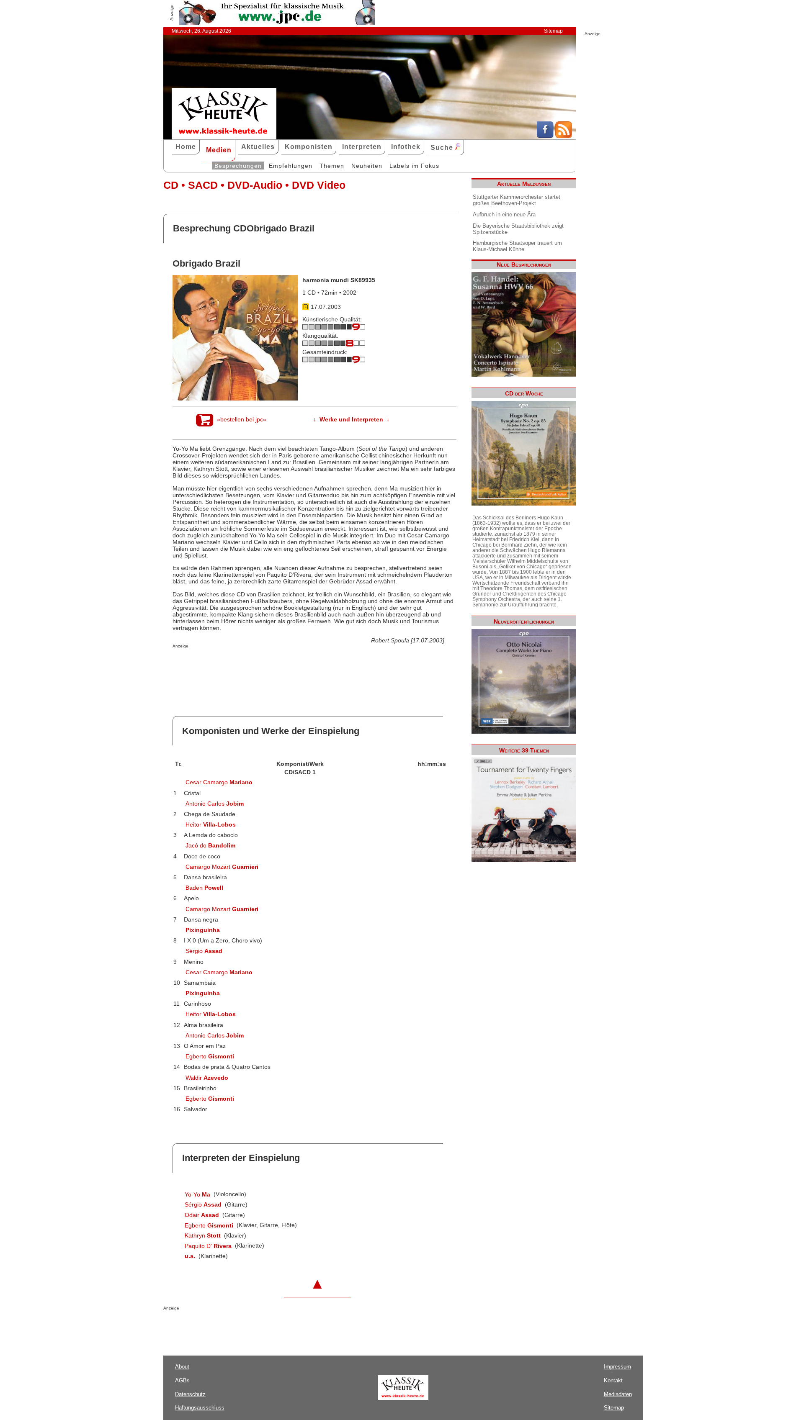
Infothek (405, 146)
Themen (332, 165)
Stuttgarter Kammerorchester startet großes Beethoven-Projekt (516, 200)
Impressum (617, 1367)
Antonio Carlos (215, 803)
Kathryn (203, 1235)
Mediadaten (618, 1394)
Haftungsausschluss (199, 1408)
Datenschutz (190, 1394)
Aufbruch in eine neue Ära (504, 214)
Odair (202, 1215)
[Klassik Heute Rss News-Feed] (563, 136)
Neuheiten (366, 165)
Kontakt (613, 1380)
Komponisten (308, 146)
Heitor (211, 824)
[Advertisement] (270, 665)
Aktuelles (258, 146)
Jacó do (210, 845)
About (182, 1367)
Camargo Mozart (222, 866)
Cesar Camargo (219, 782)
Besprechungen (238, 165)
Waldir (207, 1077)
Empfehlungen (290, 165)
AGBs (182, 1380)
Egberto (210, 1056)
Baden (204, 887)
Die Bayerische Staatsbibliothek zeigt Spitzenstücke (518, 229)
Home (185, 146)
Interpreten (361, 146)
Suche (442, 147)
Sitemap (553, 31)
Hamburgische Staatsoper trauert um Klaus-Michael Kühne (517, 246)
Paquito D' (208, 1246)
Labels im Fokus (414, 165)
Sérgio (204, 951)
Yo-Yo (197, 1194)
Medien (219, 150)
